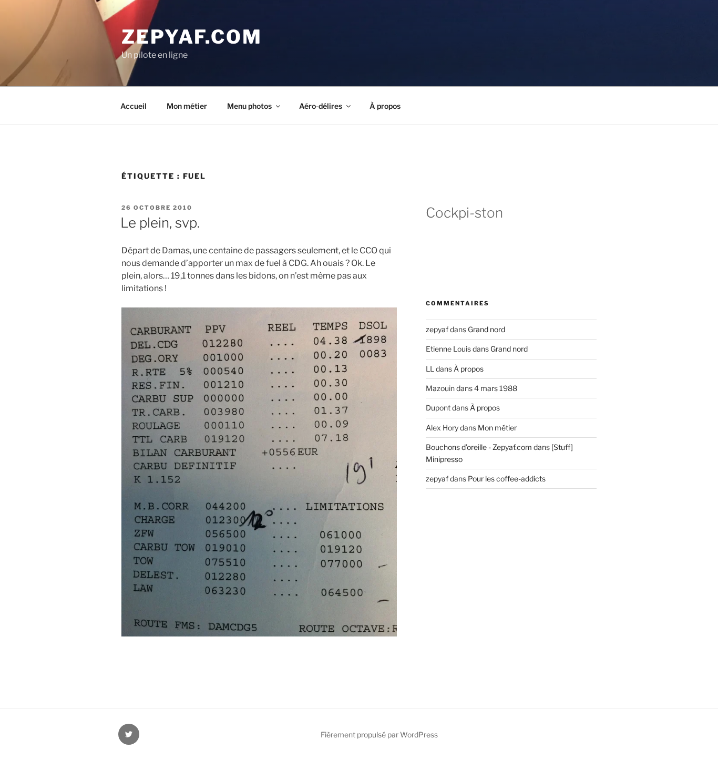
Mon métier (187, 105)
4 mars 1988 (495, 388)
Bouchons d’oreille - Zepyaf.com (479, 447)
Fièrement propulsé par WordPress (379, 734)
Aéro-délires (320, 105)
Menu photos (249, 105)
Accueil (133, 105)
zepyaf (437, 329)
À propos (385, 105)
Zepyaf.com (191, 36)
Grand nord (486, 329)
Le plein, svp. (160, 222)
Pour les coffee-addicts (507, 478)
